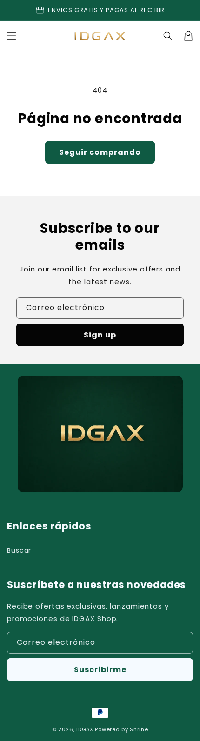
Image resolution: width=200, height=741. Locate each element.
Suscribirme (100, 669)
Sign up (100, 335)
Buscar (19, 550)
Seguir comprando (100, 152)
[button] (11, 36)
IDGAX (84, 729)
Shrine (139, 729)
